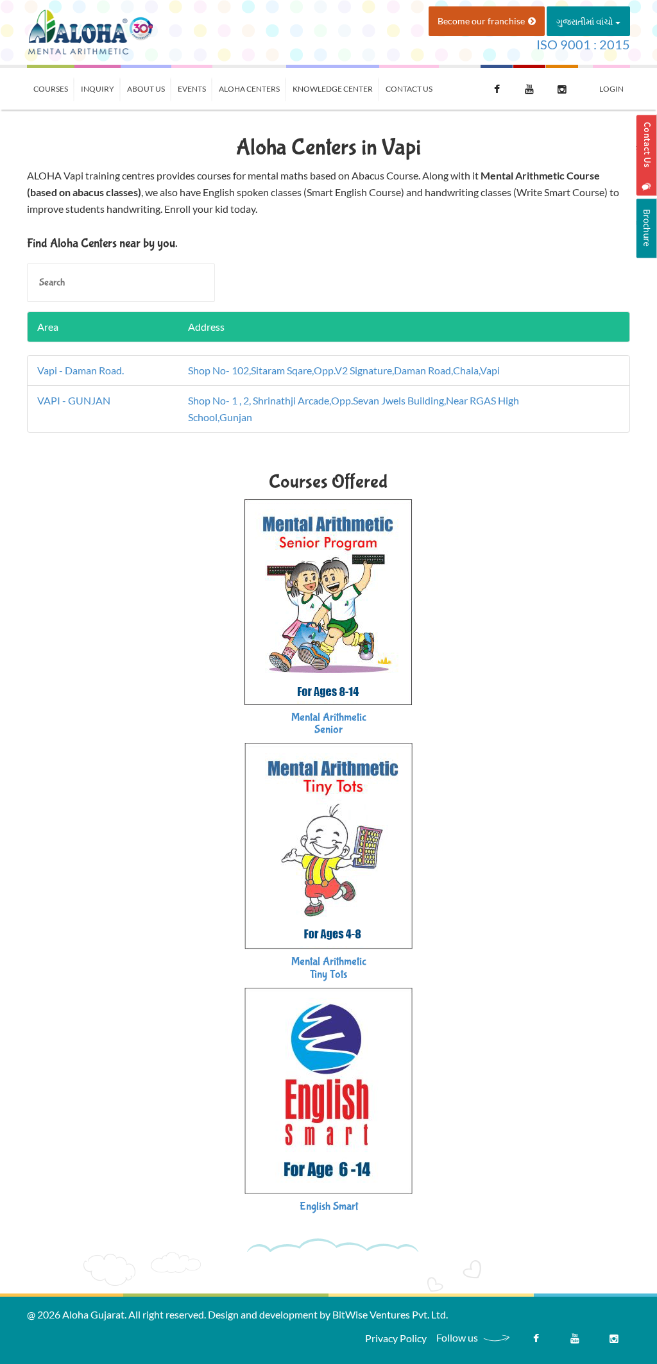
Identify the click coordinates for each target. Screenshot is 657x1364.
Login (611, 89)
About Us (146, 89)
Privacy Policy (396, 1338)
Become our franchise (481, 20)
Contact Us (409, 89)
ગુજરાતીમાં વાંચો (585, 21)
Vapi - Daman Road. (80, 370)
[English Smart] (328, 1089)
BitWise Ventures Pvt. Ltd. (390, 1314)
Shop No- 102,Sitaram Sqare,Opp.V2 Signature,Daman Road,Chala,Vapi (344, 370)
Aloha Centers (249, 89)
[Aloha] (90, 31)
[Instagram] (614, 1342)
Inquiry (97, 89)
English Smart (329, 1206)
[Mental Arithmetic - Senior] (328, 600)
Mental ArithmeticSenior (328, 724)
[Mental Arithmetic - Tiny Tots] (328, 844)
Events (192, 89)
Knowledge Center (333, 89)
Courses (50, 89)
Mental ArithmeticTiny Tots (328, 968)
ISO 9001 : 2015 (583, 44)
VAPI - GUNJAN (73, 400)
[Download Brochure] (646, 228)
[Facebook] (536, 1342)
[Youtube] (575, 1342)
